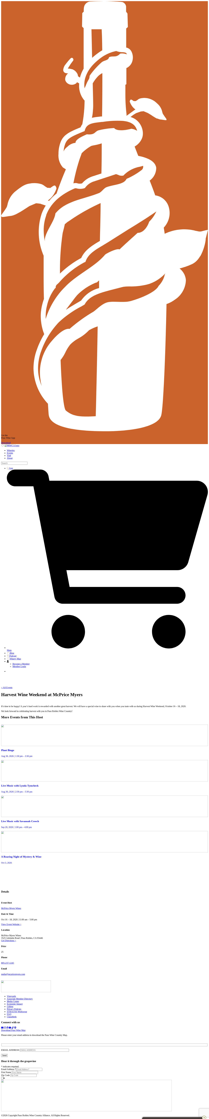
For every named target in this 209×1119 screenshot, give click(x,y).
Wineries (11, 450)
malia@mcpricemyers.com (13, 974)
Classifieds (11, 1017)
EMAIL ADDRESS (10, 1050)
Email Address (8, 1069)
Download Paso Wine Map (13, 1030)
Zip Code (5, 1075)
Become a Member (21, 664)
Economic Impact (15, 1004)
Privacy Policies (14, 1009)
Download (6, 443)
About (10, 458)
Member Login (19, 666)
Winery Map (15, 659)
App (11, 468)
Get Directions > (8, 940)
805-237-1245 (7, 963)
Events (10, 453)
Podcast (12, 656)
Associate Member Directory (20, 999)
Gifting (10, 1006)
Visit (9, 455)
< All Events (6, 687)
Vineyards (11, 996)
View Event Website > (11, 924)
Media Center (13, 1001)
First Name (6, 1072)
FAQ (9, 1014)
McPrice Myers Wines (11, 908)
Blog (11, 653)
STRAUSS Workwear (17, 1011)
